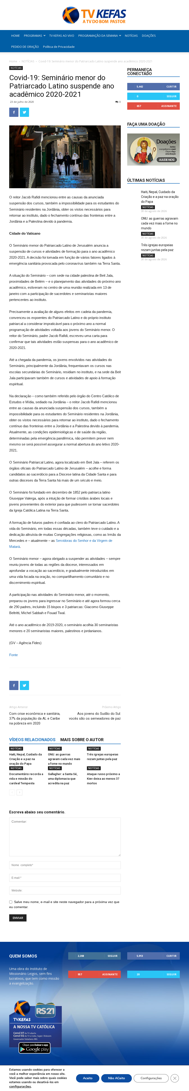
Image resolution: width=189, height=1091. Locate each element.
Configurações (151, 1078)
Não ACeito (116, 1078)
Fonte (13, 655)
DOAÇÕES (149, 35)
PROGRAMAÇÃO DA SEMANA (98, 35)
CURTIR (171, 86)
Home (13, 61)
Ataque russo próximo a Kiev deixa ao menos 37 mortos (103, 778)
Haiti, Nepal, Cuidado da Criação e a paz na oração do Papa (25, 759)
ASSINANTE (169, 106)
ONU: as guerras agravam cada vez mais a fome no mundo (64, 759)
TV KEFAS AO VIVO (61, 35)
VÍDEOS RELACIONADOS (32, 739)
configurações (20, 1086)
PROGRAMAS (33, 35)
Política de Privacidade (59, 47)
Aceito (87, 1078)
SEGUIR (172, 96)
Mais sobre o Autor (81, 739)
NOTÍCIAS (131, 35)
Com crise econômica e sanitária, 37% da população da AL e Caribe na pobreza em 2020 (34, 718)
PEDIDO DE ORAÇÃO (25, 47)
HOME (15, 35)
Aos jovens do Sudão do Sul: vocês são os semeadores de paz (95, 716)
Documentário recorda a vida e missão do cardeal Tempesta (26, 778)
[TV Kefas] (94, 15)
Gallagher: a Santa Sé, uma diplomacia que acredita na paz (62, 778)
